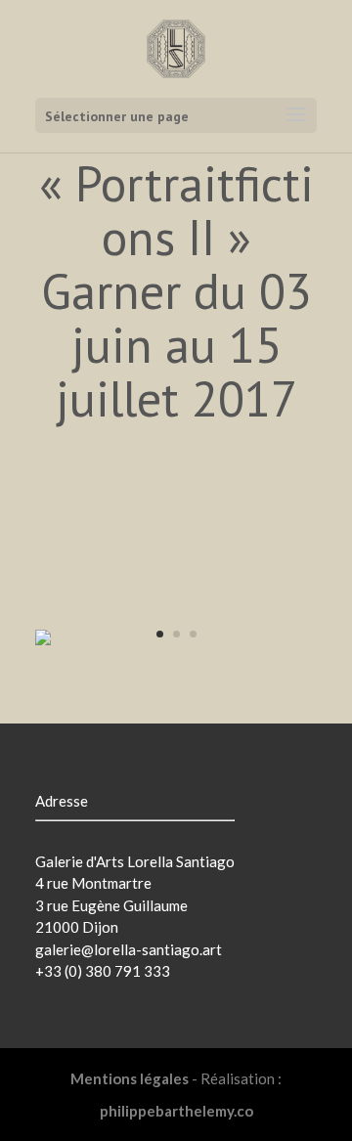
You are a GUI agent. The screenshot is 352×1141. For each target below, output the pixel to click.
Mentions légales (129, 1078)
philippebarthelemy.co (176, 1110)
